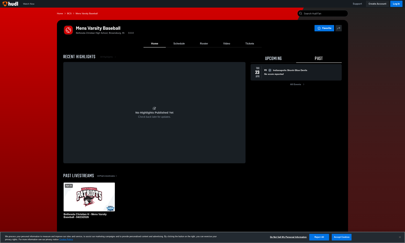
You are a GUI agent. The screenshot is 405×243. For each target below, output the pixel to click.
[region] (202, 237)
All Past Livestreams (106, 176)
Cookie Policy (66, 239)
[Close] (399, 237)
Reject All (319, 237)
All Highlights (106, 57)
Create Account (377, 4)
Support (357, 4)
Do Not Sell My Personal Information (288, 237)
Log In (396, 4)
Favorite (326, 28)
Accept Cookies (341, 237)
